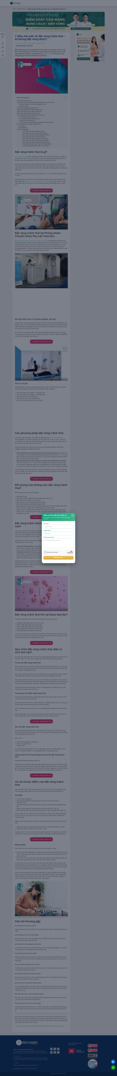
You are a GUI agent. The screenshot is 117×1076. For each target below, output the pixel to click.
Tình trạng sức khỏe (49, 537)
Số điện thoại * (47, 530)
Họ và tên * (46, 523)
